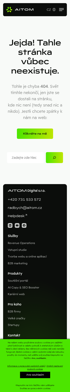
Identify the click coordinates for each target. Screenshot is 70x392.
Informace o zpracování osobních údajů (26, 366)
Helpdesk (16, 216)
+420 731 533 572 (24, 200)
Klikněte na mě (35, 133)
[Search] (54, 157)
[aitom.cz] (19, 9)
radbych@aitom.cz (25, 208)
